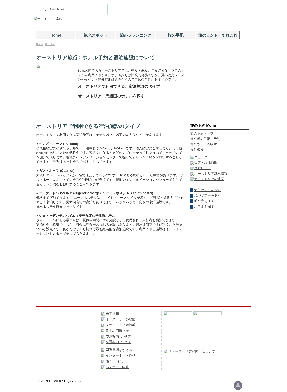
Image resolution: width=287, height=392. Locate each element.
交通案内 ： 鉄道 (118, 336)
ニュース (201, 157)
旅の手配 (176, 35)
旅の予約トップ (202, 133)
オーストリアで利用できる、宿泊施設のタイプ (119, 86)
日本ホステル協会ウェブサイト (59, 206)
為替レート (202, 168)
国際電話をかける (119, 350)
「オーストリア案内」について (191, 351)
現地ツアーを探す (207, 195)
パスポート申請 (117, 367)
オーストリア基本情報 (210, 174)
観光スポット (95, 35)
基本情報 (112, 313)
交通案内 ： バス (118, 342)
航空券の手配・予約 (205, 139)
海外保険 (197, 150)
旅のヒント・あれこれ (217, 35)
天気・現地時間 (205, 163)
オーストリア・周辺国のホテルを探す (111, 96)
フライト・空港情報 (120, 325)
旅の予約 (50, 44)
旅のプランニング (135, 35)
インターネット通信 (120, 355)
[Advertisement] (157, 23)
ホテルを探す (204, 206)
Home (55, 35)
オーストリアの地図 (209, 179)
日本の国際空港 (117, 331)
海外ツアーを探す (203, 144)
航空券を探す (204, 201)
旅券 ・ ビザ (115, 361)
